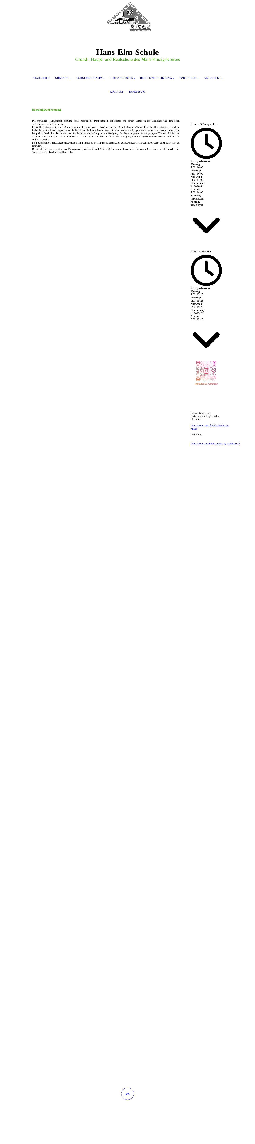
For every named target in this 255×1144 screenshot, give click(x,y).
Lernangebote (121, 77)
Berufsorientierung (156, 77)
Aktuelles (212, 77)
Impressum (137, 91)
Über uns (62, 77)
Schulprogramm (89, 77)
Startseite (41, 77)
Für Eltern (187, 77)
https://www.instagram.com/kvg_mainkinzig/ (215, 443)
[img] (127, 17)
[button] (127, 1094)
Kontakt (117, 91)
